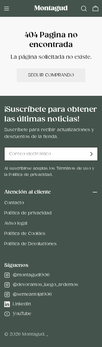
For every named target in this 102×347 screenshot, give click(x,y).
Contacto (14, 203)
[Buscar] (84, 8)
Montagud (33, 334)
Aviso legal (15, 223)
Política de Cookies (24, 234)
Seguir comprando (51, 75)
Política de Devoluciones (30, 244)
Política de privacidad (28, 213)
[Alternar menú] (6, 8)
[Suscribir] (91, 154)
